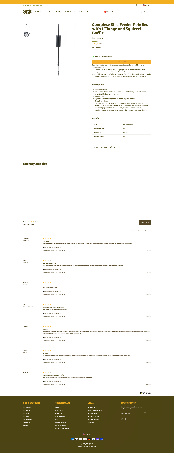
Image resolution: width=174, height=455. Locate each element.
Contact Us (58, 413)
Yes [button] (56, 250)
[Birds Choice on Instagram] (122, 419)
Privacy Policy (93, 407)
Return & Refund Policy (95, 410)
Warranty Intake (93, 416)
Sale (113, 12)
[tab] (137, 231)
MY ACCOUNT (27, 5)
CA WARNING (95, 141)
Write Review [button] (145, 222)
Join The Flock (60, 416)
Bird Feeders (39, 12)
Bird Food (59, 12)
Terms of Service (93, 419)
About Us (58, 407)
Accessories (97, 12)
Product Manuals (61, 422)
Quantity (96, 48)
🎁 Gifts (106, 12)
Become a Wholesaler (62, 428)
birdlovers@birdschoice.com (87, 445)
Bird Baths (68, 12)
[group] (32, 221)
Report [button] (59, 250)
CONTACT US (37, 5)
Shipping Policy (93, 413)
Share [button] (63, 250)
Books (89, 12)
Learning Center (60, 425)
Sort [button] (24, 231)
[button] (121, 44)
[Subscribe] (145, 413)
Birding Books (27, 419)
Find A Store (59, 410)
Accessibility (92, 422)
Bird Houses (49, 12)
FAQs (57, 419)
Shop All (25, 425)
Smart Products (79, 12)
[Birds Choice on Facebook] (125, 419)
